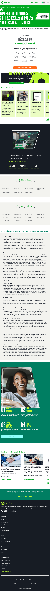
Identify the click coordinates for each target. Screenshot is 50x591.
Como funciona (34, 2)
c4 (7, 7)
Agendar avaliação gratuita (17, 82)
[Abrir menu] (48, 2)
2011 (9, 7)
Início (1, 7)
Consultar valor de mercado (25, 67)
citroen (4, 7)
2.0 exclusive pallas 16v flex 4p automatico (20, 7)
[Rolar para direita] (47, 119)
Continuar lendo (5, 479)
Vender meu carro (12, 436)
